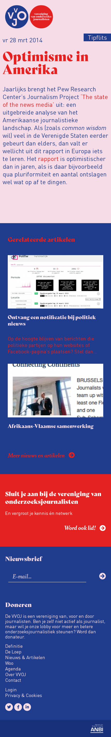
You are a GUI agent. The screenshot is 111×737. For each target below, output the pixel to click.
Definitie (14, 646)
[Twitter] (9, 707)
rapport (48, 159)
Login (11, 689)
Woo (9, 663)
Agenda (13, 668)
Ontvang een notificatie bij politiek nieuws (52, 320)
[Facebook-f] (18, 707)
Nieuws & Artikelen (25, 657)
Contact (13, 680)
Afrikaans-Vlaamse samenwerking (50, 426)
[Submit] (102, 576)
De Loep (13, 651)
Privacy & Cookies (23, 695)
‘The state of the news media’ (55, 100)
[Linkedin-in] (27, 707)
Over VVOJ (15, 674)
